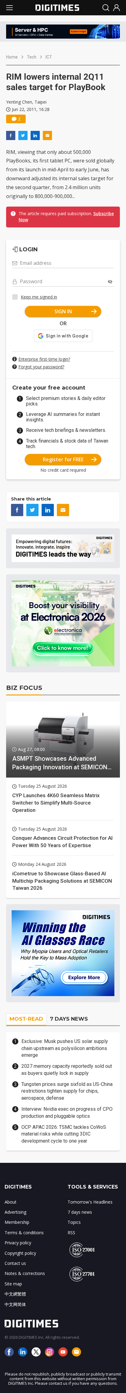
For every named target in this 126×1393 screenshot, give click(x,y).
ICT (49, 57)
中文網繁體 (15, 1294)
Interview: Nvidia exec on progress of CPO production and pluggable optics (67, 1112)
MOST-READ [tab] (26, 1019)
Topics (74, 1222)
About (11, 1202)
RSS (71, 1232)
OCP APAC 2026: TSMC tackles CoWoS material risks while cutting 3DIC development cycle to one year (63, 1134)
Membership (17, 1222)
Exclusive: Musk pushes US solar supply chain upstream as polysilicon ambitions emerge (64, 1048)
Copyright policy (20, 1253)
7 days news (80, 1212)
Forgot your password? (41, 367)
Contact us (15, 1263)
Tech (31, 57)
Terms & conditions (24, 1232)
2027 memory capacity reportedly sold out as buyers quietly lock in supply (66, 1069)
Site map (13, 1284)
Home (12, 57)
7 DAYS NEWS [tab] (69, 1019)
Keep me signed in (39, 297)
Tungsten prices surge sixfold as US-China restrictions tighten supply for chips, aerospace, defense (67, 1091)
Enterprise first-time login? (44, 359)
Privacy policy (18, 1243)
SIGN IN (63, 311)
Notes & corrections (25, 1273)
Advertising (15, 1212)
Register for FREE (63, 459)
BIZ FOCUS (24, 687)
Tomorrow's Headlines (90, 1202)
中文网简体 (15, 1304)
